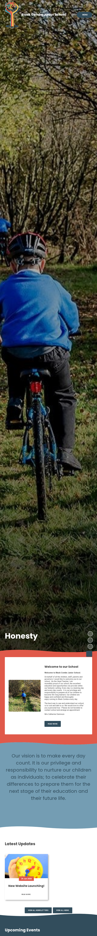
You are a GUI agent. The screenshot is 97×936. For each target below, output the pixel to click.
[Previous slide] (90, 640)
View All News (62, 910)
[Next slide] (90, 633)
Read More (26, 894)
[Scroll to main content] (89, 654)
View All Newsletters (38, 910)
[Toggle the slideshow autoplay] (90, 646)
